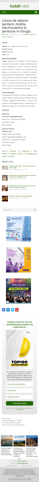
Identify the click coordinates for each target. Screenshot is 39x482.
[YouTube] (17, 310)
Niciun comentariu (7, 37)
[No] (37, 475)
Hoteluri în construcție (29, 34)
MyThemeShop (23, 463)
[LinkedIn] (8, 310)
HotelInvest (5, 34)
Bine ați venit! (12, 466)
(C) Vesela (11, 156)
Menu (4, 12)
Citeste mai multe (24, 479)
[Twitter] (12, 310)
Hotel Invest (19, 6)
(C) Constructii (11, 151)
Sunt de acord (13, 479)
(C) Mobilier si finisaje (15, 154)
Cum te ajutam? (26, 466)
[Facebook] (3, 310)
